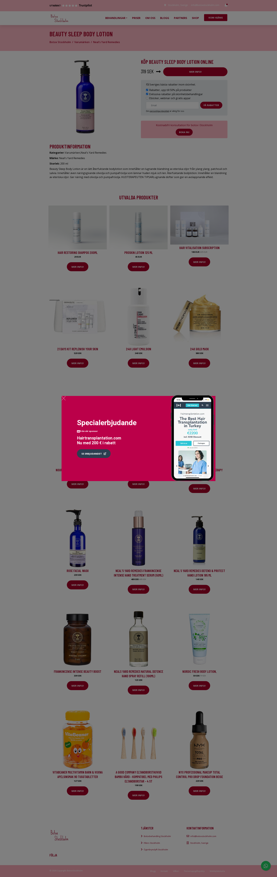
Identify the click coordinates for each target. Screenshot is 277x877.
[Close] (64, 398)
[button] (94, 453)
